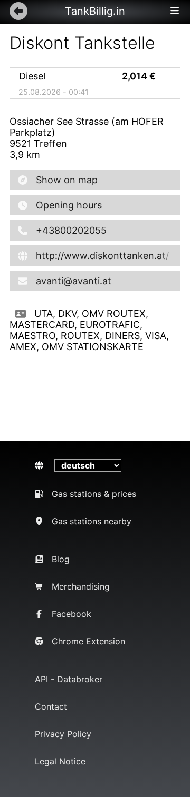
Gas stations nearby (91, 521)
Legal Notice (60, 761)
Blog (61, 559)
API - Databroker (68, 679)
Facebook (71, 614)
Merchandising (81, 586)
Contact (51, 706)
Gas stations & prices (94, 494)
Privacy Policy (63, 734)
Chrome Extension (88, 641)
